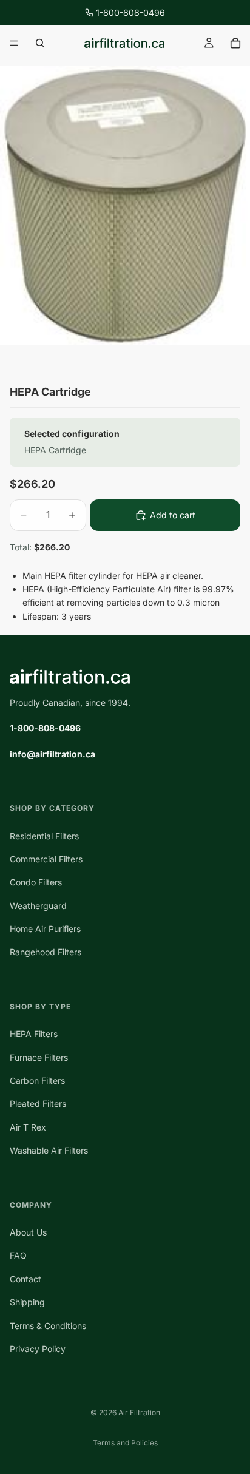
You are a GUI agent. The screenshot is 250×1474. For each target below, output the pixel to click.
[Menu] (14, 43)
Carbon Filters (37, 1080)
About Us (28, 1232)
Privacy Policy (38, 1349)
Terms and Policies (125, 1442)
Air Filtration (139, 1412)
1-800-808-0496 (130, 12)
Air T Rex (28, 1127)
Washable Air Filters (49, 1150)
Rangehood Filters (45, 952)
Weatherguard (38, 906)
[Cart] (235, 43)
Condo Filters (36, 882)
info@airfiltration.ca (52, 754)
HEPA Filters (34, 1034)
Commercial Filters (46, 859)
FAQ (18, 1255)
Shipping (27, 1302)
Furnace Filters (39, 1057)
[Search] (40, 43)
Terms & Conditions (48, 1325)
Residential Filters (44, 836)
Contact (25, 1279)
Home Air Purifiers (45, 929)
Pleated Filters (38, 1103)
